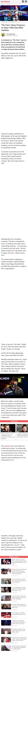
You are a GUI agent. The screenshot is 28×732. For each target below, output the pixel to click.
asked (5, 156)
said (20, 359)
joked (5, 347)
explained (7, 446)
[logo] (5, 1)
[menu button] (26, 1)
